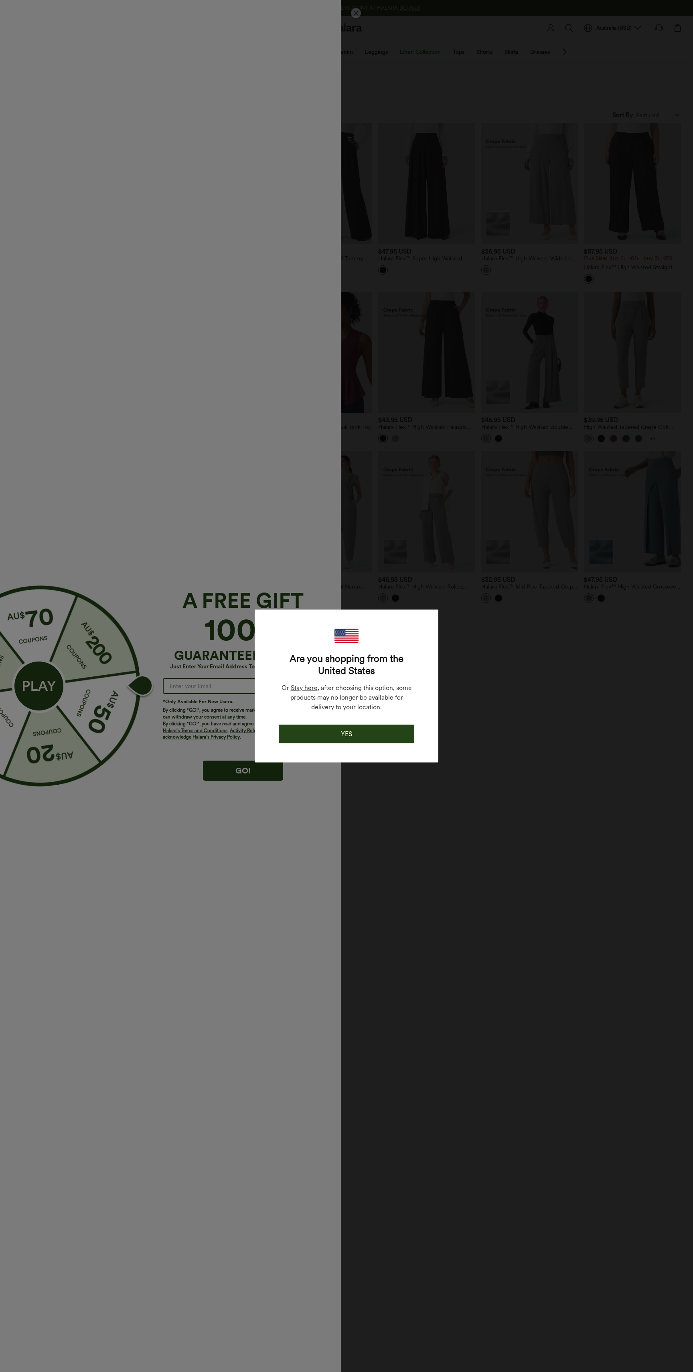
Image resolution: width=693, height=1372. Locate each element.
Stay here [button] (304, 688)
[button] (346, 636)
